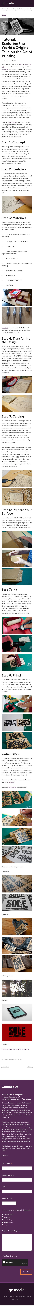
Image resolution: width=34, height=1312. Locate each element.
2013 (15, 60)
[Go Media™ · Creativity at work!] (8, 3)
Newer (29, 1066)
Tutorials (19, 1059)
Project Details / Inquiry (11, 1231)
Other (5, 1225)
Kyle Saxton (5, 60)
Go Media (5, 69)
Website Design (8, 1214)
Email (4, 1187)
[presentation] (17, 1262)
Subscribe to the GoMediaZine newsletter (15, 1049)
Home (3, 8)
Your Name (7, 1163)
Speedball (5, 328)
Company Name (8, 1175)
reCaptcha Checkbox (9, 1256)
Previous (6, 1066)
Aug (10, 60)
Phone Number (7, 1198)
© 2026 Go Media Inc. (11, 1297)
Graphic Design (21, 8)
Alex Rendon (12, 787)
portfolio (11, 782)
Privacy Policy (16, 1300)
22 (12, 60)
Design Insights (11, 8)
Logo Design (7, 1217)
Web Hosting (8, 1220)
